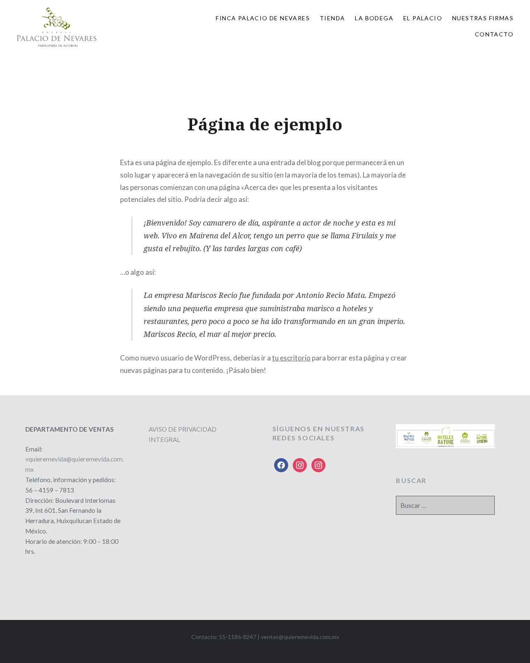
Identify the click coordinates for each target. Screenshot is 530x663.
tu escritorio (291, 357)
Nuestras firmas (482, 18)
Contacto (494, 34)
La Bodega (374, 18)
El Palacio (422, 18)
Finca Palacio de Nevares (263, 18)
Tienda (332, 18)
